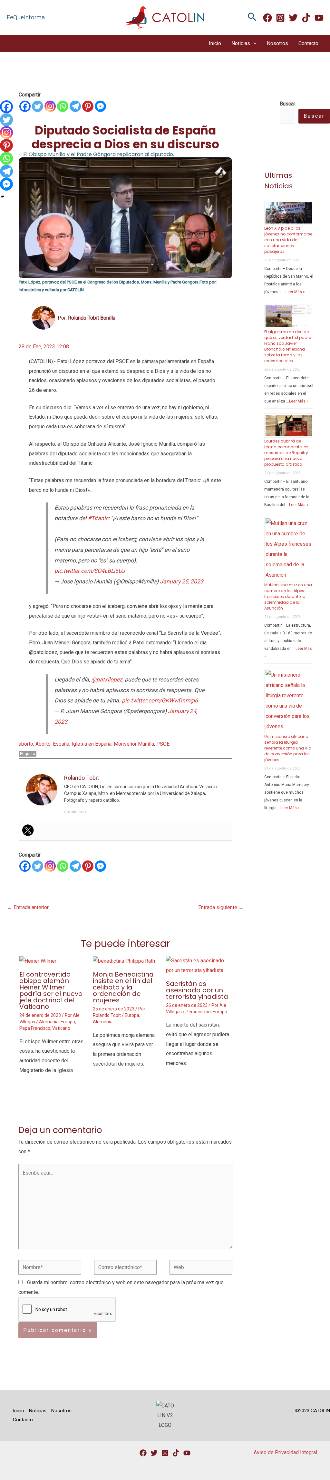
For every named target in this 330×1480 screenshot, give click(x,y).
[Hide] (2, 196)
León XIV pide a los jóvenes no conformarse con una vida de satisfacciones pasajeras (288, 239)
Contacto (308, 43)
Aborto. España (52, 744)
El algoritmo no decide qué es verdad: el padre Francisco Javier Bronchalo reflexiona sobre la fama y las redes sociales (287, 346)
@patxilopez (106, 679)
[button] (252, 17)
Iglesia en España (92, 744)
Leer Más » (295, 292)
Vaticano (61, 1028)
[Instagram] (280, 17)
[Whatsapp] (62, 106)
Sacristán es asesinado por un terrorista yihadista (197, 990)
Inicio (215, 43)
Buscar (314, 116)
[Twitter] (293, 17)
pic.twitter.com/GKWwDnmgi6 (160, 700)
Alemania (49, 1021)
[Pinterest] (87, 106)
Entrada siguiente (221, 907)
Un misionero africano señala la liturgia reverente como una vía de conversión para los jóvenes (287, 748)
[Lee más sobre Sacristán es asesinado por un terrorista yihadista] (198, 965)
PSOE (163, 744)
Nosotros (277, 43)
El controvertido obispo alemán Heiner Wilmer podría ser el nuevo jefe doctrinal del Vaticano (50, 990)
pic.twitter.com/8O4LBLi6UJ (89, 571)
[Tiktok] (176, 1452)
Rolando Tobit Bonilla (91, 318)
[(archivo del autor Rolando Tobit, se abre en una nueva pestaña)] (43, 317)
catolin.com (76, 811)
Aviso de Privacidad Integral (285, 1452)
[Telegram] (75, 106)
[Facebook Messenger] (100, 106)
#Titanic (98, 518)
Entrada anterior (28, 907)
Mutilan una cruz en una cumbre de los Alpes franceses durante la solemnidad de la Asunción (288, 596)
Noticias (240, 43)
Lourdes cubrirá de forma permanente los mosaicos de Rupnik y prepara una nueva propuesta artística (286, 452)
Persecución (198, 1011)
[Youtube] (319, 17)
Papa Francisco (34, 1028)
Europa (68, 1021)
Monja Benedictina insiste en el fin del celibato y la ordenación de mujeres (123, 987)
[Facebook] (267, 17)
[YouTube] (186, 1452)
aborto (26, 744)
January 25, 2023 (181, 581)
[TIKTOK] (306, 17)
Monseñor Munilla (134, 744)
